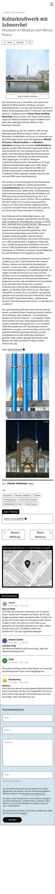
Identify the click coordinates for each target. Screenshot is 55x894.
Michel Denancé (15, 349)
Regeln (24, 813)
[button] (27, 564)
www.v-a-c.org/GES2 (14, 518)
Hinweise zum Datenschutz (34, 793)
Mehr (31, 483)
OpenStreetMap (45, 585)
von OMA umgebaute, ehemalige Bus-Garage (25, 220)
